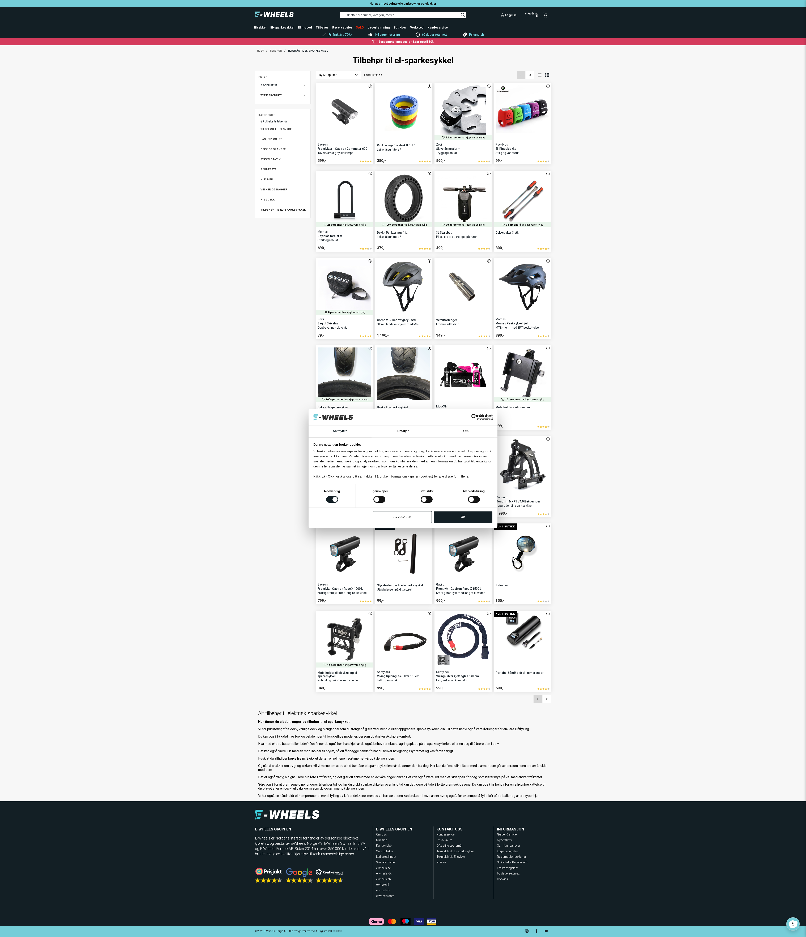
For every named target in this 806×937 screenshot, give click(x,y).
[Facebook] (536, 931)
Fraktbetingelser (507, 868)
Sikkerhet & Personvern (512, 862)
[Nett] (547, 75)
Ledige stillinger (386, 856)
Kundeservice (445, 834)
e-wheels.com (385, 896)
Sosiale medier (386, 862)
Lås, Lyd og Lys (271, 139)
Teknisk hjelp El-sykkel (451, 856)
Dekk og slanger (273, 149)
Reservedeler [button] (342, 27)
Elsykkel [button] (260, 27)
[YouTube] (546, 931)
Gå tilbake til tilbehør (273, 121)
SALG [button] (360, 27)
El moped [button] (305, 27)
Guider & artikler (507, 834)
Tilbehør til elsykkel (276, 129)
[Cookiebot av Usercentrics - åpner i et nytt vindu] (474, 417)
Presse (441, 862)
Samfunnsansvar (508, 845)
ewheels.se (383, 868)
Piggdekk (267, 199)
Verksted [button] (417, 27)
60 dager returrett (508, 873)
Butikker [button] (400, 27)
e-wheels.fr (383, 890)
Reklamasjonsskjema (511, 856)
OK (463, 517)
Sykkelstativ (270, 159)
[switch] (379, 499)
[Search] (463, 15)
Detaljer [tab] (403, 431)
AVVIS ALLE (402, 517)
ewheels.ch (383, 879)
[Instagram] (527, 931)
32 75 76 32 (444, 840)
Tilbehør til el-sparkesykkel (283, 209)
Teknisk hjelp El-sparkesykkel (455, 851)
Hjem (260, 50)
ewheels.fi (382, 884)
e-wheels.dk (383, 873)
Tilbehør (276, 50)
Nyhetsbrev (504, 840)
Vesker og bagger (273, 189)
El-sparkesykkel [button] (282, 27)
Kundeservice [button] (438, 27)
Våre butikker (384, 851)
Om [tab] (465, 431)
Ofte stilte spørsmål (449, 845)
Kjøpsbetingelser (508, 851)
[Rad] (539, 75)
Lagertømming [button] (379, 27)
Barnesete (268, 169)
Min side (381, 840)
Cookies (502, 879)
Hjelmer (266, 179)
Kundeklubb (384, 845)
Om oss (381, 834)
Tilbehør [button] (322, 27)
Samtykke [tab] (340, 431)
